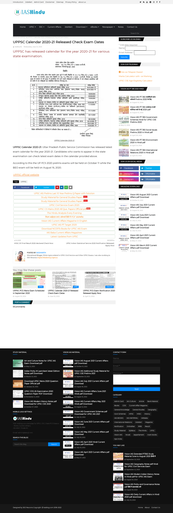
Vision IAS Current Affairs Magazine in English (64, 221)
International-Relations (123, 422)
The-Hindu (143, 431)
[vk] (150, 174)
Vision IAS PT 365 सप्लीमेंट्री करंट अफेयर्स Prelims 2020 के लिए (143, 98)
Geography (152, 410)
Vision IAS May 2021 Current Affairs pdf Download (142, 226)
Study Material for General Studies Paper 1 (64, 197)
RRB (140, 426)
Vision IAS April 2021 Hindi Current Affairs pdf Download (89, 443)
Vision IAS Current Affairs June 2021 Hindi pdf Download (90, 392)
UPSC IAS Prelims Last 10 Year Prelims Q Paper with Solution (64, 193)
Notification (118, 426)
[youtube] (147, 2)
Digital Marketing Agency (47, 257)
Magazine (148, 422)
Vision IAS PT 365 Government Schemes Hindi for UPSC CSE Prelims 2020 (143, 119)
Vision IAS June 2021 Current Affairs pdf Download (142, 216)
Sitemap (59, 2)
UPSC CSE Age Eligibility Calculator (135, 80)
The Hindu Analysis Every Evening (64, 213)
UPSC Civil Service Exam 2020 (64, 205)
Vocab (128, 435)
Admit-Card (118, 401)
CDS (124, 405)
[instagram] (153, 2)
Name (122, 48)
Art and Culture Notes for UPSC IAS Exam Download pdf (40, 362)
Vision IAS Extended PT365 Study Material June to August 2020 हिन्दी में (140, 455)
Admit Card (39, 2)
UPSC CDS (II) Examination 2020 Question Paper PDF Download (38, 392)
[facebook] (157, 2)
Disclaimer (49, 2)
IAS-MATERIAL (132, 418)
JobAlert (28, 2)
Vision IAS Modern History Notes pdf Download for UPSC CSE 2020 (40, 402)
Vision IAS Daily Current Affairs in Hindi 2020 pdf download (141, 495)
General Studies (139, 410)
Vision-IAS (118, 435)
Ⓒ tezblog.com (48, 507)
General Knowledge (121, 410)
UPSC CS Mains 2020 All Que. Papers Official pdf (64, 209)
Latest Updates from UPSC (64, 236)
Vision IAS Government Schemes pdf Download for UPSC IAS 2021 (90, 412)
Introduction (18, 2)
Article (141, 401)
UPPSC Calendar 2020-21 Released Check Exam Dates (63, 292)
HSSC (139, 414)
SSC (41, 27)
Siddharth (18, 47)
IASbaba (144, 418)
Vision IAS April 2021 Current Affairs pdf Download (142, 236)
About (147, 507)
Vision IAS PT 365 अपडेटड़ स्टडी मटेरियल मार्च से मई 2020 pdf (142, 108)
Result (147, 426)
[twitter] (140, 2)
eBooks (94, 27)
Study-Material (120, 431)
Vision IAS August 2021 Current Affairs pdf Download (144, 195)
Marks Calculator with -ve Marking (135, 76)
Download (81, 27)
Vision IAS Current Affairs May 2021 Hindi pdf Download (89, 402)
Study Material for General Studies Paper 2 (64, 201)
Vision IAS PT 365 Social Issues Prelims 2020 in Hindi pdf (143, 131)
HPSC (131, 414)
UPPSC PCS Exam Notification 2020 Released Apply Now (99, 292)
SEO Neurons (28, 507)
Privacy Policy (71, 2)
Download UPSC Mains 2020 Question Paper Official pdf (41, 382)
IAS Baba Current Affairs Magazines (64, 232)
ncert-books (152, 435)
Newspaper (107, 27)
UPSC (31, 27)
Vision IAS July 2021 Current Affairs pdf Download (142, 206)
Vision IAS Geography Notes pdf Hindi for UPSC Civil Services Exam (141, 465)
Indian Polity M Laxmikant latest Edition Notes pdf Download (42, 372)
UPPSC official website (26, 174)
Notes (120, 27)
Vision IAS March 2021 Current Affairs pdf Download (143, 246)
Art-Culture (131, 401)
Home (23, 27)
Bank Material (152, 401)
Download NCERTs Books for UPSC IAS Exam (64, 229)
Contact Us (132, 27)
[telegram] (150, 2)
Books (116, 405)
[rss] (143, 2)
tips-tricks (118, 439)
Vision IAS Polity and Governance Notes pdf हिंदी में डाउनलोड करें (142, 485)
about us (82, 2)
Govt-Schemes (120, 414)
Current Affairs (54, 27)
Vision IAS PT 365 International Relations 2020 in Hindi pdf (143, 151)
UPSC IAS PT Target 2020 (64, 225)
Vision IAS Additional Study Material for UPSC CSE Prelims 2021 (91, 372)
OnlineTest (131, 426)
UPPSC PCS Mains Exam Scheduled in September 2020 (28, 292)
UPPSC (23, 37)
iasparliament (139, 435)
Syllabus (132, 431)
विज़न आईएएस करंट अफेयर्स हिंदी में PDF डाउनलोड (64, 217)
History (147, 414)
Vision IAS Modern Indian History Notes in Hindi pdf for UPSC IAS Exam (141, 475)
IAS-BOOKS (118, 418)
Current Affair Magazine (138, 405)
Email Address (126, 52)
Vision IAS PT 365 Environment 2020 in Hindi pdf (144, 141)
